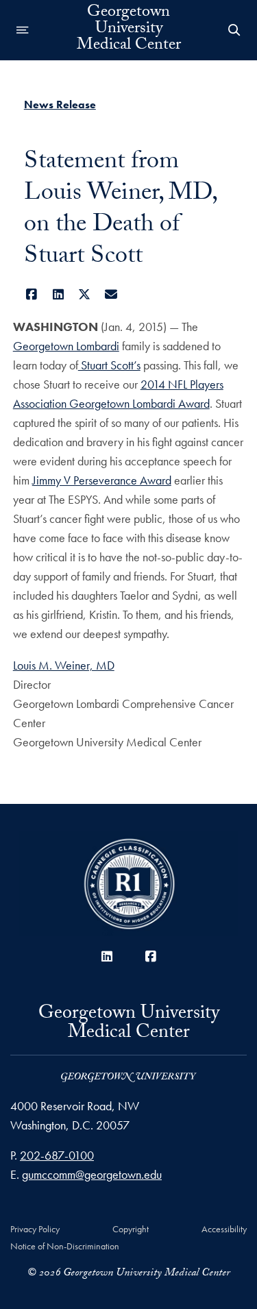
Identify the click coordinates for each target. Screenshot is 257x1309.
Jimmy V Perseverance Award (101, 480)
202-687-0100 (57, 1155)
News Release (60, 104)
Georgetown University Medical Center (129, 30)
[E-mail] (111, 294)
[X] (85, 294)
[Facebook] (32, 294)
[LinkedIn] (58, 294)
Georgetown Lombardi (66, 346)
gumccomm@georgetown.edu (92, 1174)
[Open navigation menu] (22, 30)
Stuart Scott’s (109, 365)
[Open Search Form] (234, 30)
